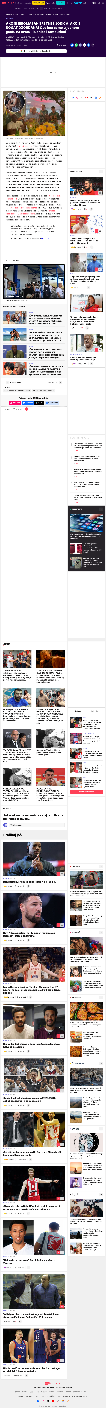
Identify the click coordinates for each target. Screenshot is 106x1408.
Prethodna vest (16, 382)
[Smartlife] (60, 1392)
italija (35, 391)
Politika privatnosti (82, 1396)
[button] (61, 45)
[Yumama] (77, 1392)
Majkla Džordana (24, 146)
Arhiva (73, 1396)
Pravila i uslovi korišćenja (47, 1396)
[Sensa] (68, 1392)
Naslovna (9, 14)
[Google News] (95, 97)
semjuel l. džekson (47, 391)
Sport (16, 14)
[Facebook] (72, 97)
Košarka (23, 14)
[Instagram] (77, 97)
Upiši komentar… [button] (16, 825)
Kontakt (35, 1396)
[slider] (11, 296)
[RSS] (100, 97)
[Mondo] (8, 3)
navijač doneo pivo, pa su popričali (23, 208)
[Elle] (32, 1392)
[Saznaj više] (101, 509)
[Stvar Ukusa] (87, 1392)
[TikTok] (91, 97)
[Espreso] (24, 1392)
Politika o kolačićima (63, 1396)
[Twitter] (82, 97)
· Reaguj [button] (78, 209)
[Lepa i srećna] (51, 1392)
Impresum (29, 1396)
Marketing (21, 1396)
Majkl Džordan (10, 391)
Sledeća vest (53, 382)
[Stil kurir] (38, 1392)
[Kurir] (17, 1392)
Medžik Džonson (24, 391)
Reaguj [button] (8, 409)
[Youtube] (86, 97)
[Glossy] (44, 1392)
